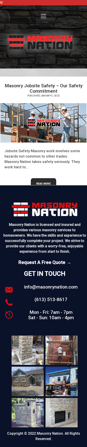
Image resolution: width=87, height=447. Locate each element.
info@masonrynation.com (51, 287)
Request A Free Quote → (44, 262)
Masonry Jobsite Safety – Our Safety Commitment (44, 88)
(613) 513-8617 (51, 299)
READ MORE (44, 185)
